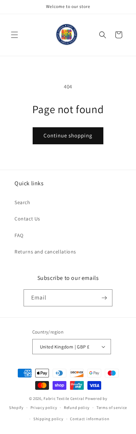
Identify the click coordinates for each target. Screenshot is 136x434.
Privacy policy (43, 407)
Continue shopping (68, 135)
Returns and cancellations (45, 251)
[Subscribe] (104, 297)
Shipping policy (48, 418)
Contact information (89, 418)
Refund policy (77, 407)
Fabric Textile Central (64, 398)
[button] (14, 35)
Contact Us (27, 218)
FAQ (19, 235)
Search (22, 202)
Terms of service (111, 407)
